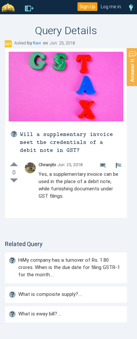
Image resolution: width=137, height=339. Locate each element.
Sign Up (87, 6)
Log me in (111, 6)
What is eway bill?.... (39, 314)
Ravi (37, 42)
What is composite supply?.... (50, 294)
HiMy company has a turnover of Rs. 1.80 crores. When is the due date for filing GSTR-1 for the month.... (69, 267)
